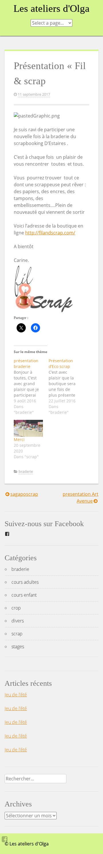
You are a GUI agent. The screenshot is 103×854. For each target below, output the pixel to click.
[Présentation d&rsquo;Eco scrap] (66, 386)
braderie (26, 471)
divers (17, 621)
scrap (17, 633)
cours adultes (25, 582)
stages (17, 646)
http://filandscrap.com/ (50, 233)
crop (16, 608)
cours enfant (24, 595)
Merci (19, 439)
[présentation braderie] (31, 386)
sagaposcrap (24, 494)
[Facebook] (5, 839)
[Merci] (28, 428)
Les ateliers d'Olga (51, 8)
